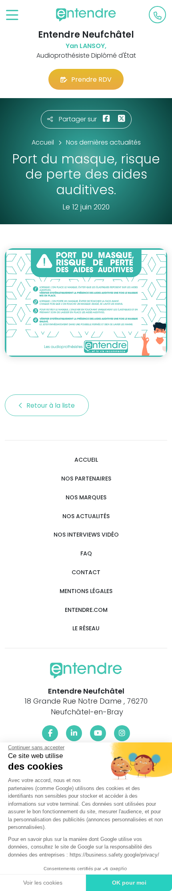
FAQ (86, 553)
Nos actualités (86, 516)
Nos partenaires (86, 478)
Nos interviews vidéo (86, 534)
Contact (86, 572)
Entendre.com (86, 610)
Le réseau (86, 628)
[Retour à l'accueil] (86, 15)
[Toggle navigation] (12, 15)
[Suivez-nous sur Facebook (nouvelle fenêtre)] (50, 733)
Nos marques (86, 497)
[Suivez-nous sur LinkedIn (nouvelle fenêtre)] (74, 733)
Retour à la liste (51, 405)
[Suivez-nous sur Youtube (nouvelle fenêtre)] (98, 733)
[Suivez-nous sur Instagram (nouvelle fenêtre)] (122, 733)
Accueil (86, 460)
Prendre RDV (91, 79)
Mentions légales (86, 591)
